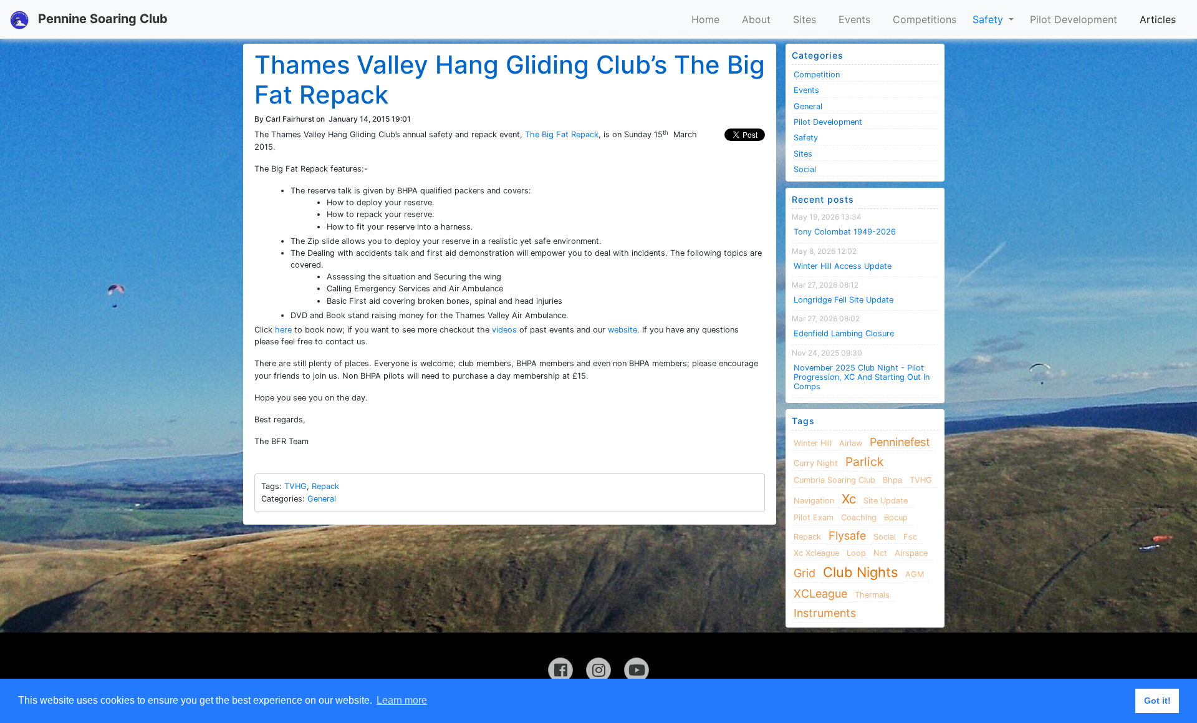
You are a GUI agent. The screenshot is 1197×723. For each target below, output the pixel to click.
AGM (914, 574)
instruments (825, 612)
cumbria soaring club (834, 480)
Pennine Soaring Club (101, 18)
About (756, 19)
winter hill (813, 443)
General (321, 498)
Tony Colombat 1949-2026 (845, 231)
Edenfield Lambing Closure (844, 333)
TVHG (295, 486)
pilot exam (814, 517)
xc (849, 499)
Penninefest (900, 442)
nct (880, 553)
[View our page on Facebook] (560, 669)
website (622, 329)
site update (885, 500)
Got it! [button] (1157, 701)
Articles (1158, 19)
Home (705, 19)
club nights (860, 572)
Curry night (816, 463)
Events (854, 19)
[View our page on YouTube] (636, 669)
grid (804, 573)
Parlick (864, 461)
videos (504, 329)
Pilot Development (1073, 19)
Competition (817, 74)
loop (856, 553)
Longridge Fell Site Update (843, 299)
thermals (872, 594)
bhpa (892, 480)
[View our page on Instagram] (598, 669)
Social (805, 169)
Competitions (924, 19)
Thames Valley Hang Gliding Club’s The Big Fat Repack (509, 79)
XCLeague (820, 593)
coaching (859, 517)
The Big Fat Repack (561, 134)
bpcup (896, 517)
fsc (910, 536)
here (283, 329)
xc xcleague (816, 553)
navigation (814, 500)
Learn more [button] (402, 700)
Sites (804, 19)
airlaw (850, 443)
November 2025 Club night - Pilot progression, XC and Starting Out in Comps (862, 377)
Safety (989, 19)
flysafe (847, 535)
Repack (325, 486)
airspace (911, 553)
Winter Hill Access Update (843, 266)
